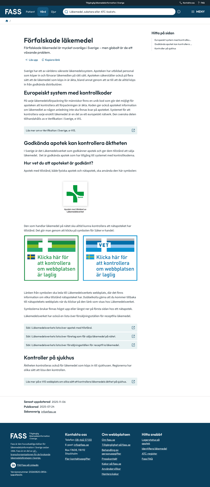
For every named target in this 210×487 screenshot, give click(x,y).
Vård (43, 11)
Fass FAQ (147, 458)
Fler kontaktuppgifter (77, 458)
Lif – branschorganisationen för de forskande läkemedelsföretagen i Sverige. (30, 454)
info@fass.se (48, 411)
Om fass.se (108, 439)
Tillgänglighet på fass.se (116, 444)
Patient (30, 11)
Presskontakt (109, 458)
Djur (53, 11)
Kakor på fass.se (111, 463)
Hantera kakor (110, 474)
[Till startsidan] (6, 20)
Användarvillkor (111, 468)
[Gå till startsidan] (13, 11)
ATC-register (149, 453)
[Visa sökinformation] (179, 11)
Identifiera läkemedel (154, 448)
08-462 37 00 (83, 439)
